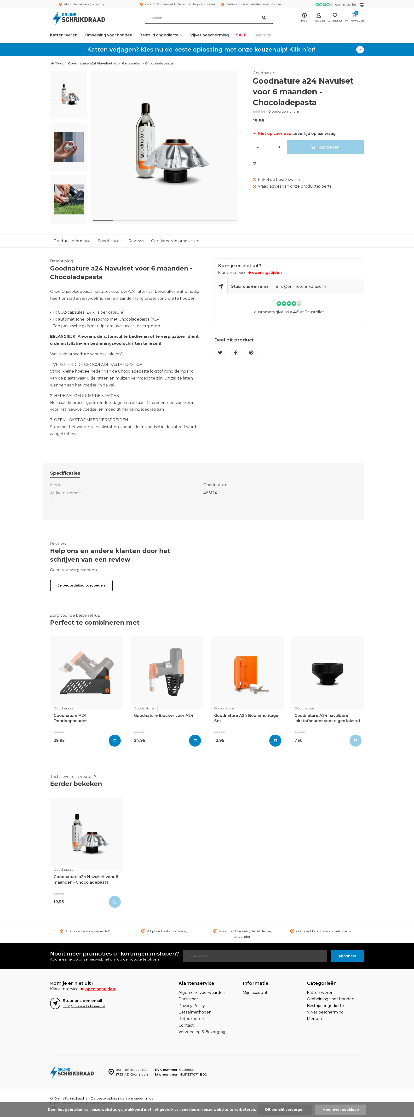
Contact (186, 1025)
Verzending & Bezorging (201, 1032)
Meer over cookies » (340, 1109)
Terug (59, 63)
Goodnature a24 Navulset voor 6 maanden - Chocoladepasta (120, 63)
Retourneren (191, 1018)
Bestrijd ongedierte (158, 35)
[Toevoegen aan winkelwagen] (115, 741)
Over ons (262, 35)
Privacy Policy (191, 1005)
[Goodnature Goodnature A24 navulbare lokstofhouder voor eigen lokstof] (327, 672)
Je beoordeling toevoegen (81, 585)
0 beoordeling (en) (283, 111)
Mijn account (255, 992)
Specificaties (109, 241)
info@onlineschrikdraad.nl (301, 286)
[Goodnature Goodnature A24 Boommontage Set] (247, 672)
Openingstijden (267, 272)
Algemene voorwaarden (201, 992)
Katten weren (63, 35)
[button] (68, 219)
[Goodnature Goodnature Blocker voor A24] (166, 672)
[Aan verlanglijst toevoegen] (254, 163)
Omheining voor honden (108, 35)
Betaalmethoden (195, 1012)
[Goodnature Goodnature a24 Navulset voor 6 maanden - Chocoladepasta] (86, 834)
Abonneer (347, 956)
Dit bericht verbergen (285, 1109)
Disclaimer (188, 999)
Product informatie (72, 241)
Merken (314, 1018)
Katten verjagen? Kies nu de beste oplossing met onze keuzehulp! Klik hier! (201, 49)
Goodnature (265, 73)
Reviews (136, 241)
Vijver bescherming (209, 35)
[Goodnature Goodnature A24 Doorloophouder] (86, 672)
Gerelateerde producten (175, 241)
